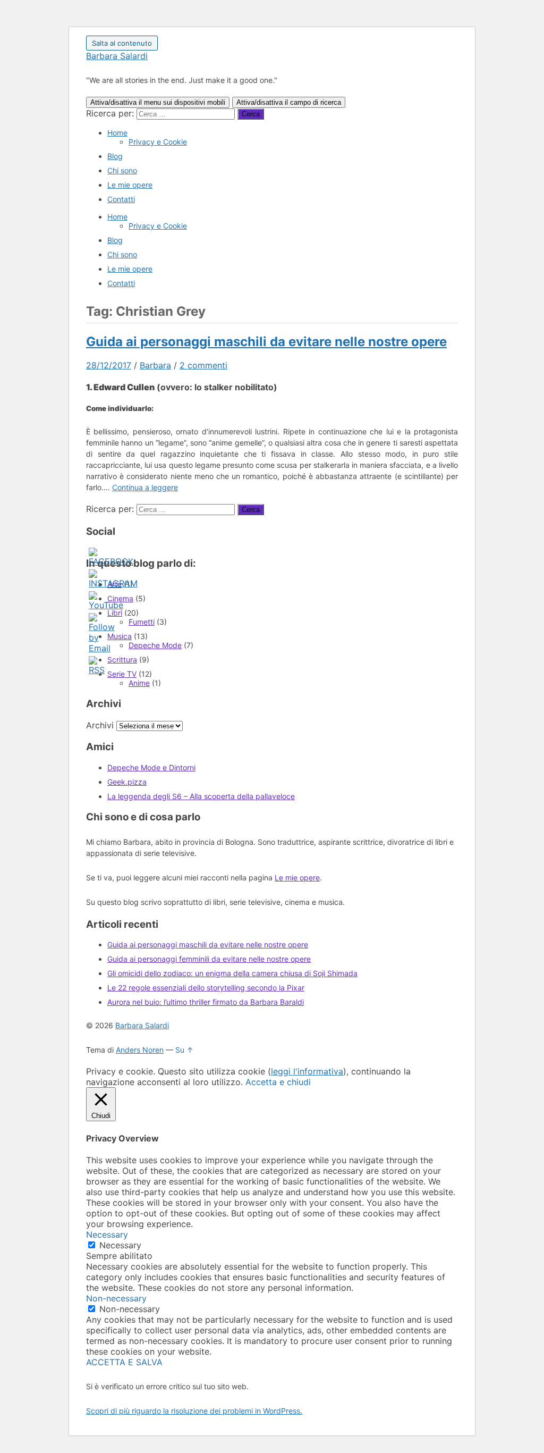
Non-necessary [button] (116, 1298)
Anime (139, 682)
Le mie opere (129, 184)
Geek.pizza (127, 781)
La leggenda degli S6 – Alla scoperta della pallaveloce (201, 796)
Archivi (100, 725)
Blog (115, 156)
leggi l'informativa (307, 1071)
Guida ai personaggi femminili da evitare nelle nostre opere (209, 958)
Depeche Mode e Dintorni (151, 767)
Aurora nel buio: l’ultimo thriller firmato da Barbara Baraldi (205, 1001)
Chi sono (122, 170)
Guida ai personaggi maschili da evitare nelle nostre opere (266, 341)
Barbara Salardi (117, 56)
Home (117, 132)
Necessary (120, 1245)
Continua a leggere (145, 487)
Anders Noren (140, 1049)
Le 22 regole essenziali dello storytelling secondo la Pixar (205, 987)
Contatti (121, 199)
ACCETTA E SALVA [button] (124, 1362)
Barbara (155, 365)
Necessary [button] (107, 1234)
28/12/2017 (108, 365)
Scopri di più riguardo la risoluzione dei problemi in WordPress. (194, 1410)
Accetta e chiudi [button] (278, 1082)
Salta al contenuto (122, 43)
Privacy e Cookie (158, 141)
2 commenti (203, 365)
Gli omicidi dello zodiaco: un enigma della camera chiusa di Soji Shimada (232, 973)
